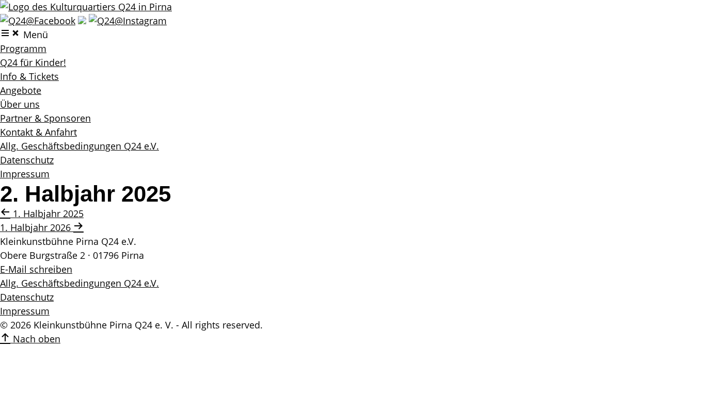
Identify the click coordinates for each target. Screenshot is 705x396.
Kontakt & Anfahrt (38, 132)
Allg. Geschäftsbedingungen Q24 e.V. (79, 146)
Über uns (20, 104)
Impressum (25, 174)
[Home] (86, 7)
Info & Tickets (29, 76)
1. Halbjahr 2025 (47, 213)
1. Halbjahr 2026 (36, 227)
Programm (23, 48)
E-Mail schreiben (36, 269)
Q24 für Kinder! (33, 62)
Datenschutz (27, 160)
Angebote (20, 90)
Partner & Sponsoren (45, 118)
